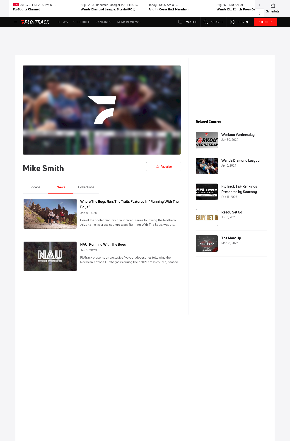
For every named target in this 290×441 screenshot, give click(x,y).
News (61, 187)
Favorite (166, 167)
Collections (86, 187)
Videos (35, 187)
